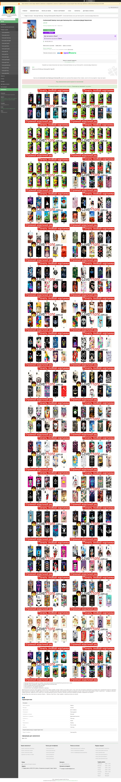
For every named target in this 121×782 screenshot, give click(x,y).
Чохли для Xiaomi (5, 43)
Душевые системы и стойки (27, 754)
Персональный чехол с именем (78, 748)
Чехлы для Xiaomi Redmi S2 (101, 754)
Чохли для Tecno (5, 62)
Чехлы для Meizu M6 (100, 752)
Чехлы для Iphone (50, 754)
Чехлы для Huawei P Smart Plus (102, 748)
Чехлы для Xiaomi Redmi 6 (101, 756)
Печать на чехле (46, 10)
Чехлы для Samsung (50, 750)
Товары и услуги (4, 29)
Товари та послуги (28, 15)
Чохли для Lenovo (6, 35)
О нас (69, 10)
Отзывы (2, 81)
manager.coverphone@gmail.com (8, 108)
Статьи (2, 78)
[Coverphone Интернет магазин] (9, 9)
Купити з (47, 32)
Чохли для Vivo (5, 54)
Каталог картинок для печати (7, 27)
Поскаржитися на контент (61, 780)
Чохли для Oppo (5, 57)
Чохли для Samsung (6, 37)
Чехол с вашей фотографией (77, 750)
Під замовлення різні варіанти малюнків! (69, 82)
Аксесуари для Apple (6, 40)
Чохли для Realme (6, 59)
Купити (49, 30)
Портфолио (3, 24)
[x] (24, 697)
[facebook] (22, 697)
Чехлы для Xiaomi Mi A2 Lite (101, 758)
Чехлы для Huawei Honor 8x (102, 750)
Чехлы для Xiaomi (50, 758)
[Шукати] (16, 19)
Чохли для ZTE (5, 51)
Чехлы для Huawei (50, 752)
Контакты (77, 10)
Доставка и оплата (5, 84)
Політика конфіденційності (72, 780)
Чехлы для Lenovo (50, 748)
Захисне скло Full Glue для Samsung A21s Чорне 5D (43, 69)
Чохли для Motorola (6, 65)
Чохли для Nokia (5, 67)
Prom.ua (67, 779)
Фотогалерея (4, 87)
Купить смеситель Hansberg (27, 748)
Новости (3, 76)
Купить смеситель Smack (27, 750)
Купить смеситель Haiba (26, 752)
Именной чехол (34, 10)
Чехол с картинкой (59, 10)
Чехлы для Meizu (50, 756)
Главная (24, 10)
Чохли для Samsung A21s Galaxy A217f (53, 15)
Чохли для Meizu (5, 46)
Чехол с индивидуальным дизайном (79, 752)
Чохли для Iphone (5, 32)
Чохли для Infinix (5, 73)
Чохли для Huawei (6, 48)
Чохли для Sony (5, 70)
